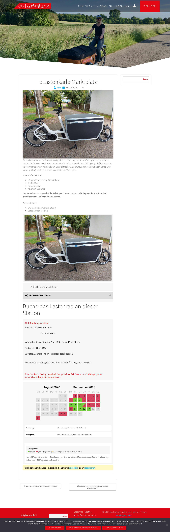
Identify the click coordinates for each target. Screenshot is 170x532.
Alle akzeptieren (55, 528)
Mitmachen (104, 6)
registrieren (89, 467)
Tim (59, 87)
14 (56, 404)
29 (60, 413)
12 (47, 404)
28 (56, 413)
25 (42, 413)
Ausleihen (85, 6)
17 (38, 409)
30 (65, 413)
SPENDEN (150, 6)
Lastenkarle (37, 6)
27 (52, 413)
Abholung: (30, 428)
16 (65, 404)
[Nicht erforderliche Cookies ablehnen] (167, 525)
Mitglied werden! (29, 515)
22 (60, 409)
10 (38, 404)
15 (61, 404)
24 (38, 413)
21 (56, 409)
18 (43, 409)
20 (51, 409)
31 (38, 418)
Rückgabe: (30, 434)
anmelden (73, 467)
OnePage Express (124, 515)
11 (43, 404)
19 (47, 409)
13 (52, 404)
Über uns (122, 6)
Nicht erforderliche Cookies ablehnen (83, 528)
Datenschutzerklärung (114, 528)
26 (47, 413)
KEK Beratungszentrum (37, 322)
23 (65, 409)
